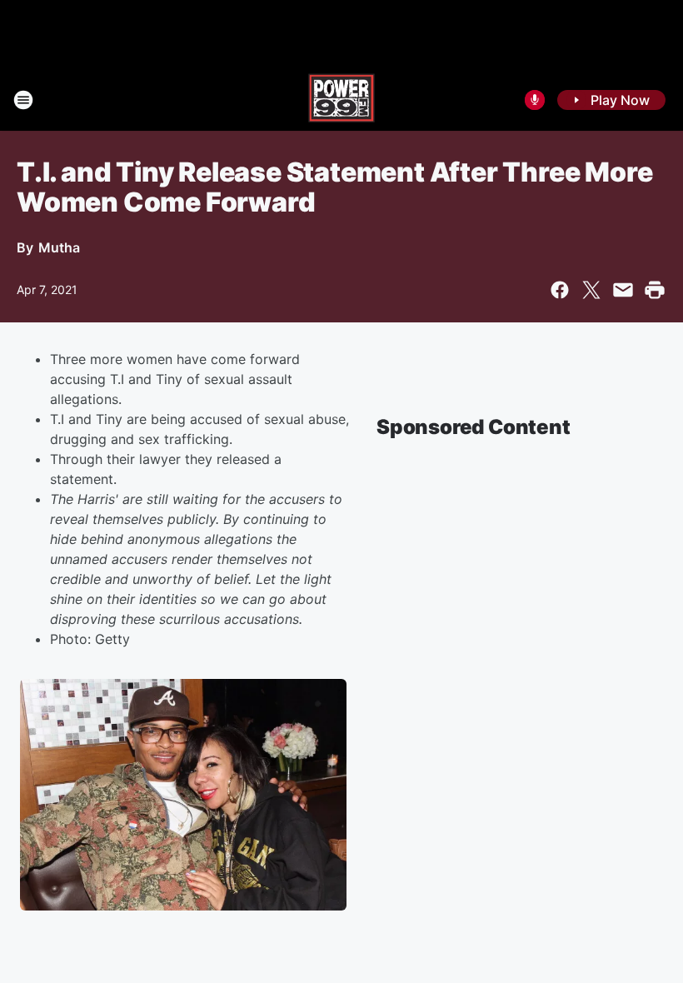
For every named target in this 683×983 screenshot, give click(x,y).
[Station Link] (341, 100)
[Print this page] (654, 290)
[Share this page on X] (591, 290)
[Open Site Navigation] (23, 100)
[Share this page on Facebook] (559, 290)
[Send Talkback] (535, 100)
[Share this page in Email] (623, 290)
